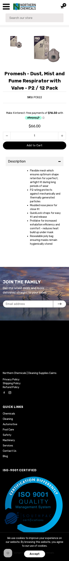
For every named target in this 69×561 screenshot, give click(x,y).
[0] (60, 7)
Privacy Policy (11, 379)
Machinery (9, 440)
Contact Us (9, 451)
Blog (5, 456)
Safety (7, 435)
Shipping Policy (12, 383)
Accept (35, 553)
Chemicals (9, 413)
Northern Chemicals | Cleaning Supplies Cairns (29, 373)
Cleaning (8, 419)
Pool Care (8, 429)
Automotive (10, 424)
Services (8, 445)
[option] (46, 49)
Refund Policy (11, 387)
